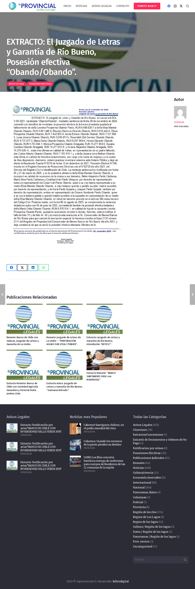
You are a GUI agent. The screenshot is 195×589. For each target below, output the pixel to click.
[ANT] (32, 6)
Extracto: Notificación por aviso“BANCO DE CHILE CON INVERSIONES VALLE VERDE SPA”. (41, 428)
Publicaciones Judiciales (148, 458)
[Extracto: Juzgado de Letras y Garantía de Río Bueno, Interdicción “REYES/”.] (105, 319)
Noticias (138, 468)
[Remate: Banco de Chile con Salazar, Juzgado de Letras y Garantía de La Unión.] (25, 319)
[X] (181, 6)
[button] (88, 6)
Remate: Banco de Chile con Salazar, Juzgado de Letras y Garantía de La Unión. (23, 341)
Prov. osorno (141, 541)
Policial (138, 502)
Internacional (142, 482)
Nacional (139, 487)
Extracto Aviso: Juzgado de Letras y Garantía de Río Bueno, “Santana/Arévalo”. (64, 387)
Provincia (139, 507)
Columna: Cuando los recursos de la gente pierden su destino (103, 443)
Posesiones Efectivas (147, 453)
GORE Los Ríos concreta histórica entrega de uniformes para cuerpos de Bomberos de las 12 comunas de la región (104, 462)
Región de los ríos (144, 512)
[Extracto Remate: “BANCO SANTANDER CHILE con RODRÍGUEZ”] (105, 360)
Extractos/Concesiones (148, 434)
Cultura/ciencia (143, 472)
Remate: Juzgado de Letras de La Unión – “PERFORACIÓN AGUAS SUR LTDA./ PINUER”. (63, 341)
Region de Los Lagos (146, 517)
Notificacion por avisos (148, 448)
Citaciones (140, 429)
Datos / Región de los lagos (150, 531)
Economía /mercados (147, 477)
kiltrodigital (121, 581)
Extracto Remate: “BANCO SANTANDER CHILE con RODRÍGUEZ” (101, 376)
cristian (179, 122)
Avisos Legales (142, 425)
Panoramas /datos (145, 492)
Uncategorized (142, 546)
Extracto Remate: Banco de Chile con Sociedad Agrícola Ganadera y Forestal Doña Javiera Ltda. (22, 388)
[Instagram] (175, 6)
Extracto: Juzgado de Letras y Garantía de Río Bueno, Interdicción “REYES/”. (103, 341)
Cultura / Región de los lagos (151, 526)
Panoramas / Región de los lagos (154, 536)
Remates (139, 463)
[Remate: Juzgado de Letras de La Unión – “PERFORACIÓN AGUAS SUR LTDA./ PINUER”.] (64, 319)
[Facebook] (169, 6)
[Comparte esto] (12, 267)
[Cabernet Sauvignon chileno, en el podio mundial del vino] (75, 428)
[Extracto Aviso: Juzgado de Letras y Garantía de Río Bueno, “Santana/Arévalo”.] (64, 365)
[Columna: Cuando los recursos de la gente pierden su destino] (75, 445)
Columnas (139, 497)
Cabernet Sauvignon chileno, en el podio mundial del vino (104, 426)
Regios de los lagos (145, 522)
